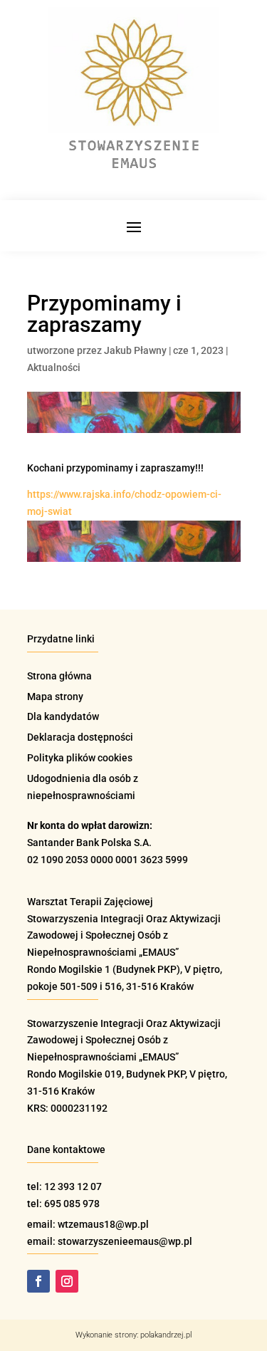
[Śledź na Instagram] (67, 1281)
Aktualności (53, 367)
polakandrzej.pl (166, 1335)
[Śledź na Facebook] (38, 1281)
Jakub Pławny (135, 350)
